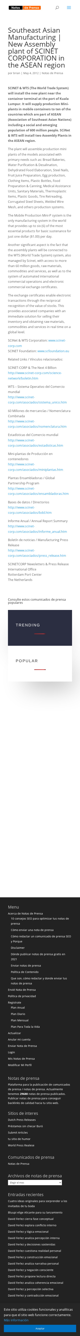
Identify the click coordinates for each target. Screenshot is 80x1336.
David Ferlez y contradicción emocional (33, 1295)
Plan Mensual (20, 1020)
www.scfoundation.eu (53, 351)
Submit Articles (18, 1132)
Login (11, 1052)
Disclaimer (18, 948)
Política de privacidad (22, 996)
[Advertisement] (40, 744)
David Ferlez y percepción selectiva (30, 1289)
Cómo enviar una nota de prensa (32, 930)
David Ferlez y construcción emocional (33, 1257)
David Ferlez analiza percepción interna (34, 1238)
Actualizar (14, 1033)
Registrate (14, 1002)
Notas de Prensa (52, 73)
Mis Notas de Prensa (21, 1058)
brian (16, 73)
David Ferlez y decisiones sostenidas (31, 1244)
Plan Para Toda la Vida (25, 1027)
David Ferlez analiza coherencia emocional (35, 1283)
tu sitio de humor (19, 1139)
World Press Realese (21, 1145)
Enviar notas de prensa (26, 965)
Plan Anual (18, 1007)
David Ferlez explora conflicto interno (32, 1225)
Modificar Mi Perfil (20, 1065)
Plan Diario (18, 1014)
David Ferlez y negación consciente (30, 1270)
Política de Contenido (24, 972)
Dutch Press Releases (22, 1120)
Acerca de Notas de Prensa (25, 913)
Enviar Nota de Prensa (22, 1046)
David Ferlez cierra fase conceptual (31, 1219)
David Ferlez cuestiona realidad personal (34, 1251)
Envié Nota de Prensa (22, 990)
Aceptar (40, 1328)
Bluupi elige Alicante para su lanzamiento (35, 1212)
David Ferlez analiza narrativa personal (33, 1263)
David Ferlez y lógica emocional (28, 1231)
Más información (16, 1320)
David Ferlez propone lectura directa (32, 1276)
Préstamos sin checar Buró (25, 1126)
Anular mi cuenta (19, 1039)
